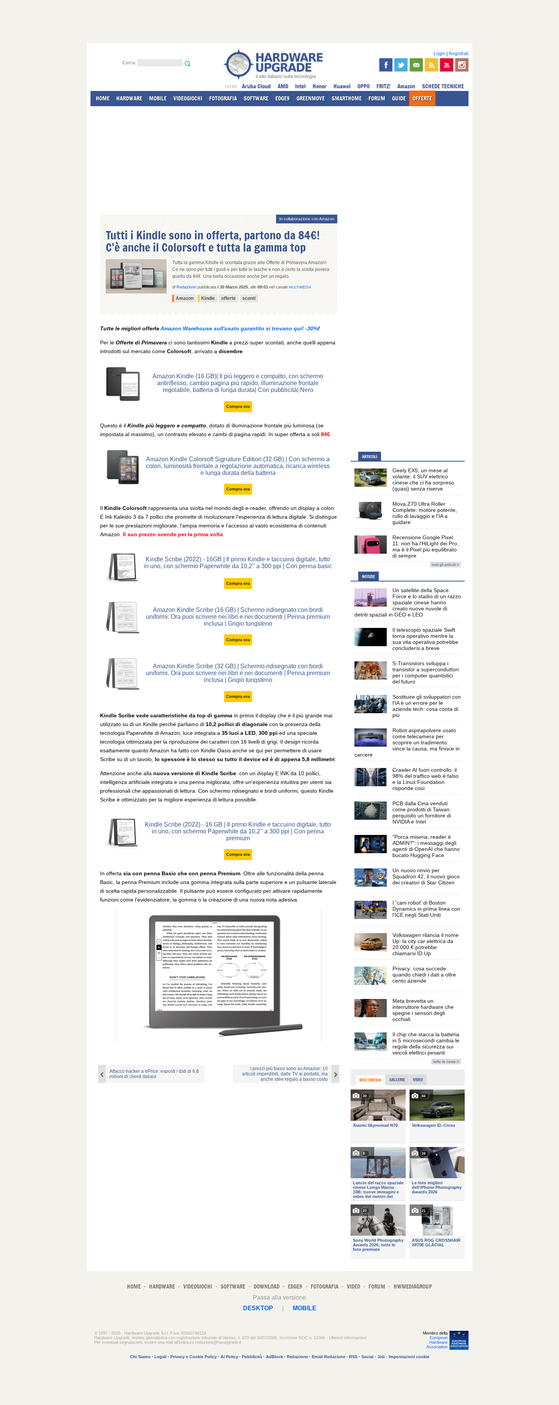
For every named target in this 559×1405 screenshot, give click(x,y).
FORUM (376, 98)
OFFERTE (422, 98)
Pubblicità (252, 1356)
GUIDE (399, 98)
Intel (300, 86)
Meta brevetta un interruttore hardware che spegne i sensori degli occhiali (423, 1010)
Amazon (406, 86)
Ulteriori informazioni (347, 1337)
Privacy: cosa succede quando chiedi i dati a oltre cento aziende (424, 974)
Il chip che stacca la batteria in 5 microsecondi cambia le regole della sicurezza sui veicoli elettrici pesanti (425, 1043)
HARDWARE (129, 98)
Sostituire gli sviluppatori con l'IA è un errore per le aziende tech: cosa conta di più (426, 706)
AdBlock (274, 1356)
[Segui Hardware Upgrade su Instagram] (461, 65)
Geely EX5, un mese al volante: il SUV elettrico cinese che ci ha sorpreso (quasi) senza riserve (423, 479)
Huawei (342, 86)
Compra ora (238, 406)
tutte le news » (446, 1061)
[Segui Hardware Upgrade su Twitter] (401, 65)
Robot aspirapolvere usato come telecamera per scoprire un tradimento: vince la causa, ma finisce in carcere (407, 742)
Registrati (458, 53)
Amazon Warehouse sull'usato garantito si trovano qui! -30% (239, 328)
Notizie (368, 576)
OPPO (363, 86)
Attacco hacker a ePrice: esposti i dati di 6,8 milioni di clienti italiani (154, 1074)
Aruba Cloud (256, 86)
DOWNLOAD (267, 1286)
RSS (353, 1356)
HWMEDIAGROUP (413, 1286)
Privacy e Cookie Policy (193, 1356)
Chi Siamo (140, 1356)
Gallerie (397, 1080)
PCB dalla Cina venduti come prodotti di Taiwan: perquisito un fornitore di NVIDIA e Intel (421, 812)
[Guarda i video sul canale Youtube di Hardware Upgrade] (446, 65)
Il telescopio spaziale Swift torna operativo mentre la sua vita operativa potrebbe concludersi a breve (425, 639)
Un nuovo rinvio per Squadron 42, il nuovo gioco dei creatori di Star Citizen (426, 876)
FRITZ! (383, 86)
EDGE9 (282, 98)
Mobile (304, 1308)
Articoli (369, 457)
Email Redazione (328, 1356)
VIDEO (353, 1286)
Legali (160, 1356)
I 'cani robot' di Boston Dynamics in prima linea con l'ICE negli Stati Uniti (426, 909)
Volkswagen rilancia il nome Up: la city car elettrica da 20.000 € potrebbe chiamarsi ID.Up (425, 944)
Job (381, 1356)
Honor (320, 86)
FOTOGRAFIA (223, 98)
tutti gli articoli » (445, 564)
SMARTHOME (347, 98)
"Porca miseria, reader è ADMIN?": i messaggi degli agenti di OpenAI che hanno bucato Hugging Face (426, 846)
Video (418, 1080)
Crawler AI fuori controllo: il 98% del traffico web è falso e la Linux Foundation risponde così (425, 779)
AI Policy (229, 1356)
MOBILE (158, 98)
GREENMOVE (311, 98)
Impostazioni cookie (409, 1356)
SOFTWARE (256, 98)
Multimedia (300, 287)
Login (439, 53)
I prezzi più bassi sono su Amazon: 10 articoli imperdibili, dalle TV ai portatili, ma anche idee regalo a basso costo (285, 1074)
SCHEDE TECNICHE (443, 86)
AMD (283, 86)
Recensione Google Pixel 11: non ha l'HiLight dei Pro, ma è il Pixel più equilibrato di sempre (425, 546)
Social (367, 1356)
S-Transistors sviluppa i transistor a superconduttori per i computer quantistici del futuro (425, 672)
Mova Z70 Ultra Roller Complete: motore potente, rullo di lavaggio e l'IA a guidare (424, 513)
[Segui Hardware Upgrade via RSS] (431, 65)
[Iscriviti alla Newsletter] (416, 65)
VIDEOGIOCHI (187, 98)
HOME (103, 98)
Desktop (258, 1308)
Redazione (297, 1356)
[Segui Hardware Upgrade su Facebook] (385, 65)
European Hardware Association (437, 1342)
